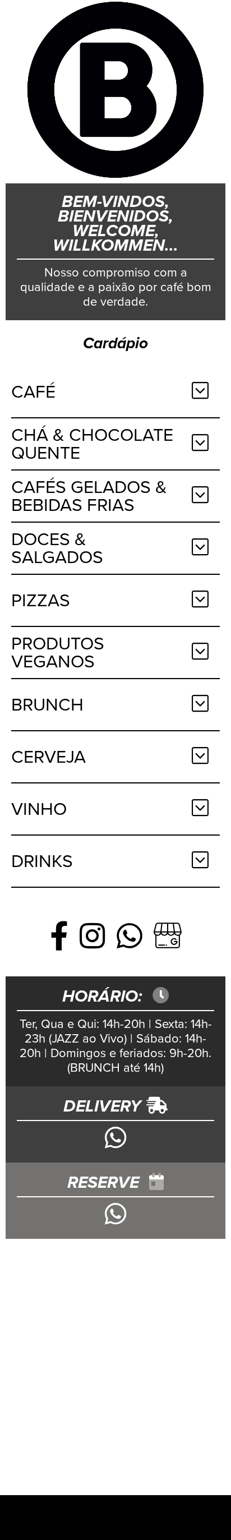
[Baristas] (115, 91)
